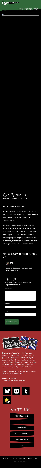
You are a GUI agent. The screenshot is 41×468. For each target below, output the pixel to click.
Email (6, 311)
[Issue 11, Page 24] (20, 95)
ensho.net (12, 378)
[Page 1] (16, 183)
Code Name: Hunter (22, 439)
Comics (20, 9)
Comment (8, 289)
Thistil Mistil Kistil (21, 416)
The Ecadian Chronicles (22, 433)
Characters (28, 9)
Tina (25, 198)
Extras (35, 9)
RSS (36, 458)
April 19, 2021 (16, 198)
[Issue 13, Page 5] (25, 183)
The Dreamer (21, 428)
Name (7, 304)
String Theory (22, 422)
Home (5, 458)
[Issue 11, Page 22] (19, 183)
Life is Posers (21, 445)
